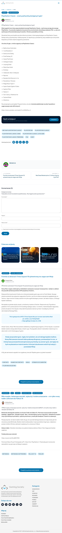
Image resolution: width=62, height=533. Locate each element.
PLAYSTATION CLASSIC (42, 130)
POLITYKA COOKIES (6, 520)
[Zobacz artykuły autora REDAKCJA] (3, 20)
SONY (32, 137)
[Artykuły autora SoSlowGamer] (3, 402)
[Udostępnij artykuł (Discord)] (27, 142)
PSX (27, 137)
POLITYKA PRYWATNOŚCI (7, 518)
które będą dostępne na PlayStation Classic (44, 35)
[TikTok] (13, 504)
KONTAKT (3, 513)
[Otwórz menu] (58, 3)
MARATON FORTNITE (17, 362)
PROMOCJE (35, 506)
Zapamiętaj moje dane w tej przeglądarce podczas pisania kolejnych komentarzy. (21, 229)
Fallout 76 (34, 412)
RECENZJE (34, 495)
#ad (51, 316)
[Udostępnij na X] (23, 142)
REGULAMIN (4, 522)
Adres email (4, 222)
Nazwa (3, 215)
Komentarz (4, 197)
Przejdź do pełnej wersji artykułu (30, 382)
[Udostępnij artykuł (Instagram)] (17, 142)
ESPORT (34, 501)
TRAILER (41, 454)
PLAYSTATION (28, 130)
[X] (17, 504)
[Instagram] (6, 504)
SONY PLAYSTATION (13, 12)
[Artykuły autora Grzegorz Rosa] (3, 280)
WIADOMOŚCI (5, 273)
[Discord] (20, 504)
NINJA (28, 362)
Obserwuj (54, 119)
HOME (3, 9)
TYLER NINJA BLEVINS (9, 365)
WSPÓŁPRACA (5, 515)
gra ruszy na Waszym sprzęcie (19, 444)
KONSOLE (9, 9)
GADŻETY (34, 504)
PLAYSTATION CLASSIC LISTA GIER (33, 133)
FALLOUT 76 (32, 454)
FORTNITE (5, 362)
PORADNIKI (35, 497)
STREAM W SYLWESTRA (39, 362)
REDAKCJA (7, 19)
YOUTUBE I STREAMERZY (16, 273)
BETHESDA (5, 454)
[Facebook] (2, 504)
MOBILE (34, 499)
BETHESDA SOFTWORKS (18, 454)
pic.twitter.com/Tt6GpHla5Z (31, 319)
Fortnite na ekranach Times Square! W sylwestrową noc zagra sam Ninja (27, 276)
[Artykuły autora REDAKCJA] (5, 164)
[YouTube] (9, 504)
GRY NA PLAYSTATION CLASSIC (12, 130)
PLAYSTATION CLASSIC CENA (11, 133)
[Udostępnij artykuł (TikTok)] (20, 142)
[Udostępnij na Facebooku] (13, 142)
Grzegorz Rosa (8, 280)
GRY (33, 491)
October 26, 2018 (36, 321)
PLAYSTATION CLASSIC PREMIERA (12, 137)
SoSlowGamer (8, 402)
